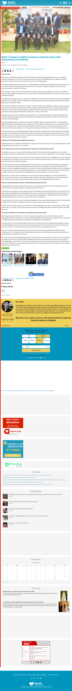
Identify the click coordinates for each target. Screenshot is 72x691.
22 (45, 576)
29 (45, 579)
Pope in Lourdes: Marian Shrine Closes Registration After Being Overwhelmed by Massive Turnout (24, 484)
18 (7, 576)
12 (17, 573)
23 (54, 576)
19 (17, 576)
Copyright (50, 674)
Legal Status (43, 674)
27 (26, 579)
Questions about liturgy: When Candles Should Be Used (21, 508)
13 (26, 573)
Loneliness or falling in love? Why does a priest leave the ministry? (23, 501)
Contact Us (56, 674)
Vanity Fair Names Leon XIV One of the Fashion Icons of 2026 (16, 477)
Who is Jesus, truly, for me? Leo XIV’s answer (18, 523)
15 (45, 573)
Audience (24, 674)
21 (36, 576)
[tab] (29, 643)
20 (26, 576)
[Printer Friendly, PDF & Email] (5, 248)
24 (64, 576)
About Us (15, 674)
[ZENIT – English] (20, 3)
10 (64, 570)
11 (7, 573)
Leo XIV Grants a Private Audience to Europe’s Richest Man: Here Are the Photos (20, 482)
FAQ (20, 674)
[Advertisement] (36, 379)
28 (36, 579)
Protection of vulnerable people (10, 8)
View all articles (5, 295)
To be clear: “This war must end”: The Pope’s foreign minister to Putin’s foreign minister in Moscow (24, 475)
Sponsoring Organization (33, 674)
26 (17, 579)
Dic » (7, 582)
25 (7, 579)
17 (64, 573)
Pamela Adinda (20, 69)
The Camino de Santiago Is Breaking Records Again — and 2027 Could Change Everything (28, 515)
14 (36, 573)
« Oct (4, 582)
